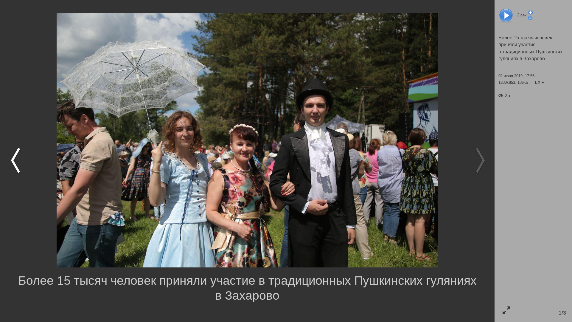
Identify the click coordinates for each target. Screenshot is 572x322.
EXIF (539, 82)
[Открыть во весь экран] (506, 310)
